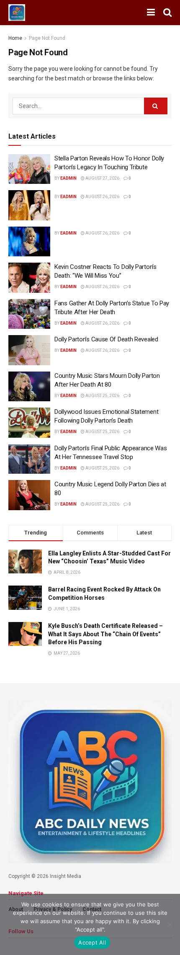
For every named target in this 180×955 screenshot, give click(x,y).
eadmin (68, 178)
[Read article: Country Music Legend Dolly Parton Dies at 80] (29, 495)
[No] (169, 924)
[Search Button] (167, 12)
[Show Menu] (151, 12)
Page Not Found (47, 38)
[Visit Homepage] (16, 12)
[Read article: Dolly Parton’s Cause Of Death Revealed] (29, 350)
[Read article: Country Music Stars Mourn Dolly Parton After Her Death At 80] (29, 387)
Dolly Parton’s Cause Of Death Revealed (106, 339)
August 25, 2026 (102, 395)
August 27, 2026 (102, 178)
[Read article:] (29, 205)
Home (15, 38)
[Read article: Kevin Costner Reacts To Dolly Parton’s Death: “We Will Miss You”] (29, 278)
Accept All (92, 942)
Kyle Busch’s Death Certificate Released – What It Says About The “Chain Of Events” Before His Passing (105, 633)
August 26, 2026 (102, 196)
